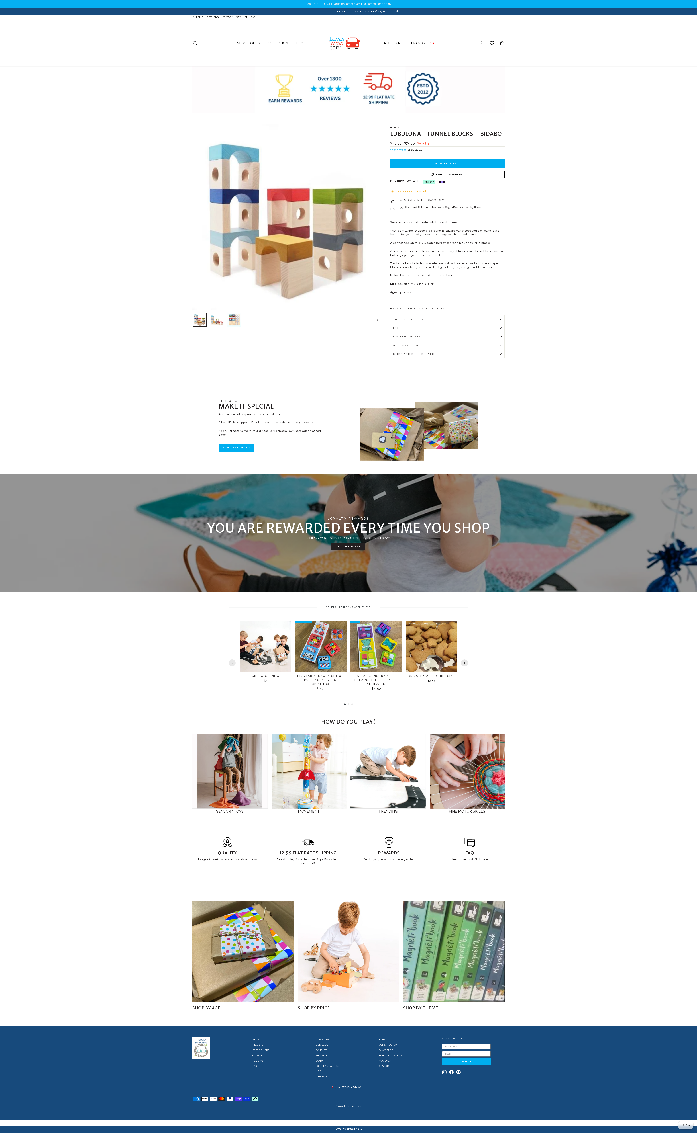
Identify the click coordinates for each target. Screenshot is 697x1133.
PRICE (401, 43)
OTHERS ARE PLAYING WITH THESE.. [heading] (348, 607)
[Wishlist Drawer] (492, 43)
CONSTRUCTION (388, 1044)
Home (393, 127)
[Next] (464, 662)
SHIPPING (197, 17)
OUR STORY (322, 1039)
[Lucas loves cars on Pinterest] (458, 1072)
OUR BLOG (322, 1044)
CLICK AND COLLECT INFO (413, 354)
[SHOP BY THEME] (454, 951)
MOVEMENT (386, 1060)
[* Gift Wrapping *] (265, 646)
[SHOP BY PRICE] (348, 951)
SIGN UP (466, 1061)
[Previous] (232, 662)
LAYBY (319, 1060)
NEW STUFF (259, 1044)
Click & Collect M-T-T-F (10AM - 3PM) (421, 200)
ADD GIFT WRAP (236, 447)
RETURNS (213, 17)
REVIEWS (258, 1060)
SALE (434, 43)
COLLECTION (277, 43)
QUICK (255, 43)
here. (484, 859)
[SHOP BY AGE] (243, 951)
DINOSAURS (386, 1050)
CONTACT (321, 1050)
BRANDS (418, 43)
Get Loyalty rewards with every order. (389, 859)
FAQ (253, 17)
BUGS (382, 1039)
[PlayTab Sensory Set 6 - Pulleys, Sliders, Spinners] (321, 646)
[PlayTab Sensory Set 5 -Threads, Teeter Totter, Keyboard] (376, 646)
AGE (387, 43)
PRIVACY (227, 17)
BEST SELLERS (261, 1050)
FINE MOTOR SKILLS (390, 1055)
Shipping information (412, 319)
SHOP (255, 1039)
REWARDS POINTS (407, 336)
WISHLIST (241, 17)
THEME (300, 43)
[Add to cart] (286, 626)
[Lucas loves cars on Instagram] (444, 1072)
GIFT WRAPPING (406, 345)
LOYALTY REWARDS (327, 1066)
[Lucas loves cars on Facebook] (451, 1072)
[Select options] (452, 626)
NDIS (319, 1071)
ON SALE (257, 1055)
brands (240, 859)
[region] (348, 4)
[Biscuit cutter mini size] (431, 646)
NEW (241, 43)
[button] (348, 1129)
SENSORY (385, 1066)
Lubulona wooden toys (424, 308)
